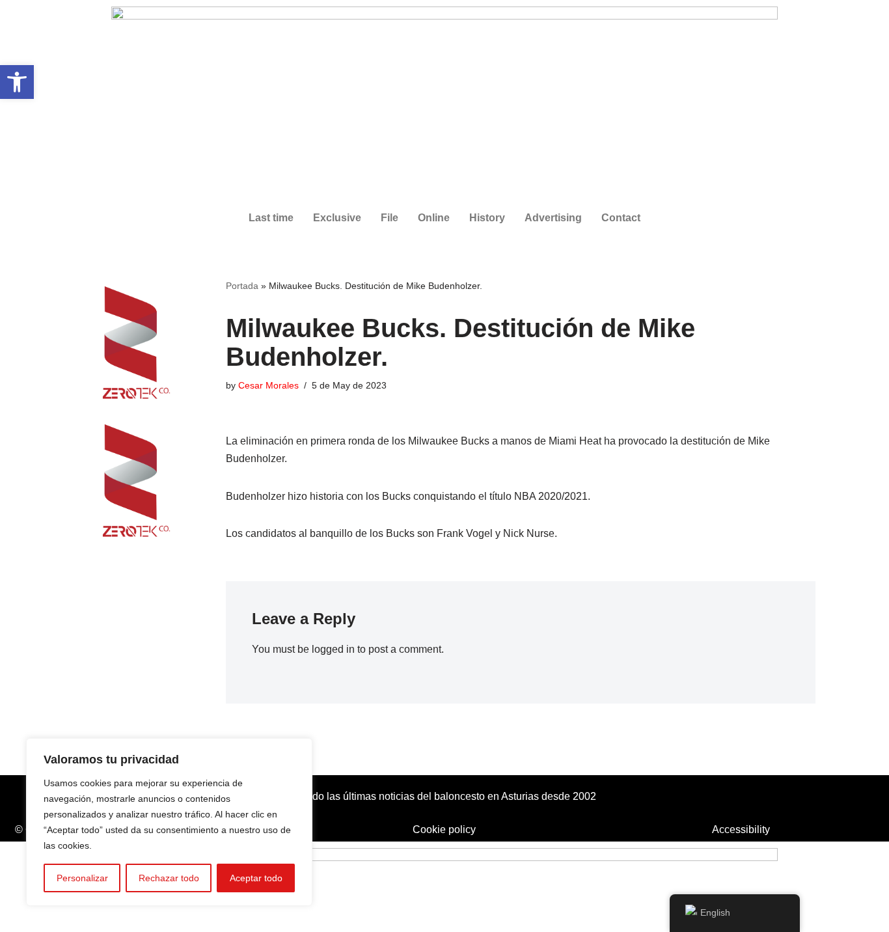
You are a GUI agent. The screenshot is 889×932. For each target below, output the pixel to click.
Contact (620, 217)
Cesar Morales (268, 385)
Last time (271, 217)
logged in (333, 649)
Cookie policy (444, 829)
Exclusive (337, 217)
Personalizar (82, 878)
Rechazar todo (169, 878)
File (389, 217)
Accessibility (741, 829)
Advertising (553, 217)
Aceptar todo (256, 878)
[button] (17, 82)
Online (434, 217)
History (487, 217)
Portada (242, 286)
